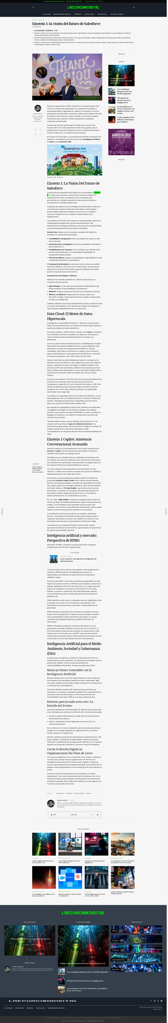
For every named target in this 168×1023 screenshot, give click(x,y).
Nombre (57, 509)
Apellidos (57, 516)
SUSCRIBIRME (61, 529)
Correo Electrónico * (61, 502)
